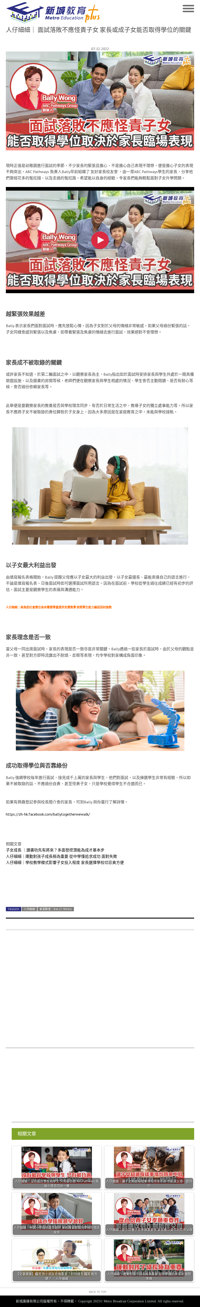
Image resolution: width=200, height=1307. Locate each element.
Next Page (100, 891)
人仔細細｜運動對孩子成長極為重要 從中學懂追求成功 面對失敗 (61, 856)
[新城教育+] (53, 12)
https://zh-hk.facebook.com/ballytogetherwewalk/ (48, 814)
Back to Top (97, 1292)
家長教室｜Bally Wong (56, 909)
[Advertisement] (100, 991)
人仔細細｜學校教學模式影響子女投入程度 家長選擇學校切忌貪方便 (65, 862)
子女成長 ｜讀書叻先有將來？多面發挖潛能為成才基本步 (55, 850)
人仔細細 (29, 909)
